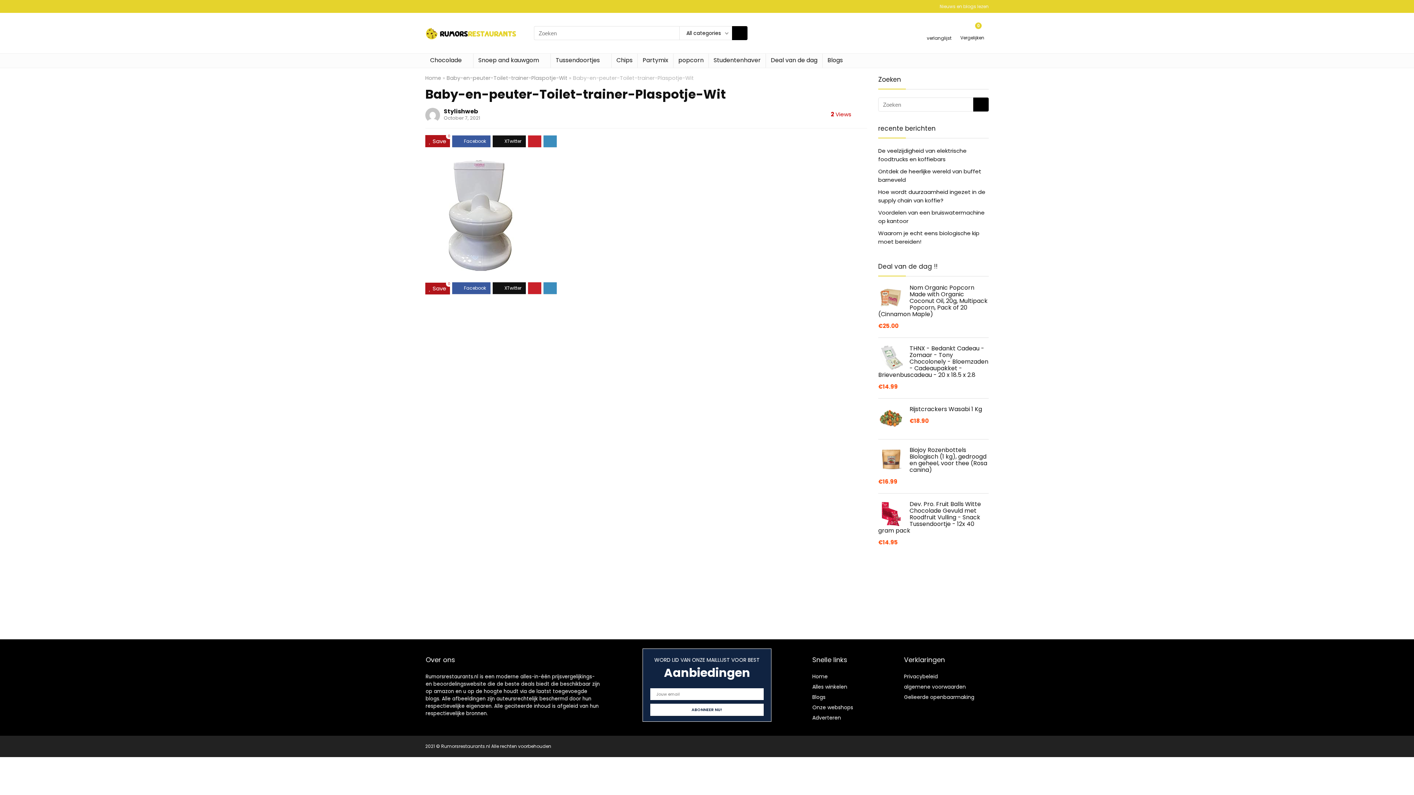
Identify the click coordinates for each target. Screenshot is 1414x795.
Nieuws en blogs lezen (964, 6)
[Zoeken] (740, 33)
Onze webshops (832, 707)
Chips (624, 60)
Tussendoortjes (578, 60)
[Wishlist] (939, 30)
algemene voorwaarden (935, 686)
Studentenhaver (737, 60)
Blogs (835, 60)
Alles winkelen (829, 686)
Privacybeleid (921, 676)
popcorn (691, 60)
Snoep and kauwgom (508, 60)
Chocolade (446, 60)
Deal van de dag (794, 60)
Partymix (655, 60)
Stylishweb (461, 111)
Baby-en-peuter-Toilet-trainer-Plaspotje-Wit (507, 78)
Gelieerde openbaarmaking (939, 697)
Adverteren (826, 717)
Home (433, 78)
